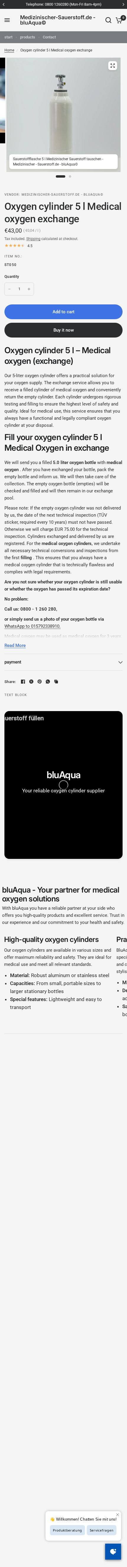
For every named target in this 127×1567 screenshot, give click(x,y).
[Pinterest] (39, 681)
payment (12, 662)
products (27, 37)
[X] (31, 681)
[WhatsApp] (47, 681)
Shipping (33, 239)
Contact (49, 37)
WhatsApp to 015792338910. (32, 626)
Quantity (11, 276)
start (8, 37)
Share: (10, 682)
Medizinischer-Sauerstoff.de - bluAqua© (57, 20)
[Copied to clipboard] (56, 681)
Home (9, 50)
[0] (118, 20)
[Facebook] (23, 681)
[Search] (108, 20)
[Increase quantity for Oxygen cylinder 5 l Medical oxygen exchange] (29, 289)
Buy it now (63, 330)
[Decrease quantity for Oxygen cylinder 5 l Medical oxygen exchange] (9, 289)
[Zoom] (112, 65)
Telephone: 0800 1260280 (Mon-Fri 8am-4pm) (64, 4)
